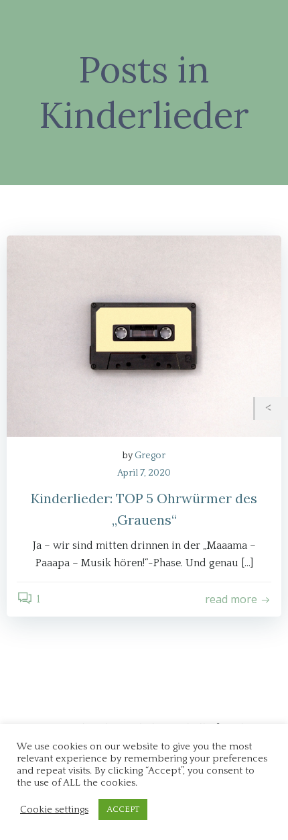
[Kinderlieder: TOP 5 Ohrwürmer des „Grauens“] (144, 335)
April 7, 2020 (144, 473)
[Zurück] (271, 409)
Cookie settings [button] (54, 809)
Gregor (150, 455)
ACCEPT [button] (122, 809)
